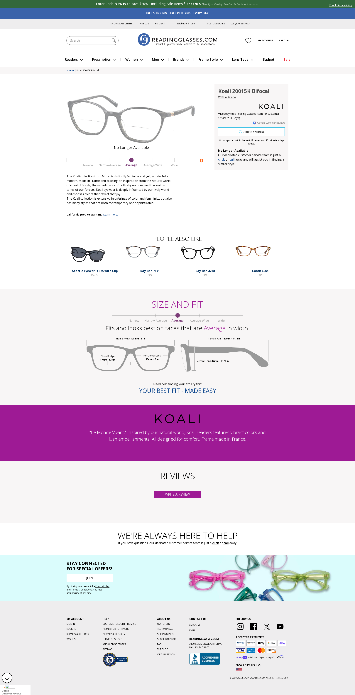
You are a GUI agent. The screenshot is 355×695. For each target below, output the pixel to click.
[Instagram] (240, 630)
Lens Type (240, 59)
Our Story (163, 623)
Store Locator (166, 639)
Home (70, 70)
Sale (287, 59)
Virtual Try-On (166, 654)
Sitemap (107, 649)
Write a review (177, 494)
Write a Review (227, 97)
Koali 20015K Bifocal (88, 70)
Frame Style (208, 59)
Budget (268, 59)
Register (72, 628)
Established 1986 (186, 23)
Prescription (101, 59)
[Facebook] (253, 630)
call (232, 159)
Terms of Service (113, 639)
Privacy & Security (114, 634)
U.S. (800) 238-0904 (241, 23)
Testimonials (165, 628)
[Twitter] (266, 630)
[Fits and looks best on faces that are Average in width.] (131, 166)
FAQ (159, 644)
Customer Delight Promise (119, 623)
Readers (71, 59)
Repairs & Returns (78, 634)
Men (155, 59)
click (215, 543)
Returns (160, 23)
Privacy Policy (102, 586)
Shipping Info (165, 634)
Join (89, 578)
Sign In (71, 623)
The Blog (143, 23)
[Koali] (271, 106)
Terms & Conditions (81, 589)
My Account (265, 40)
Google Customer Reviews (271, 122)
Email (192, 630)
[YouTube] (280, 630)
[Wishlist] (248, 40)
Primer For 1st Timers (116, 628)
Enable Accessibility (340, 5)
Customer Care (216, 23)
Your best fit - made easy (177, 391)
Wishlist (72, 639)
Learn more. (110, 214)
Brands (178, 59)
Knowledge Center (122, 23)
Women (131, 59)
